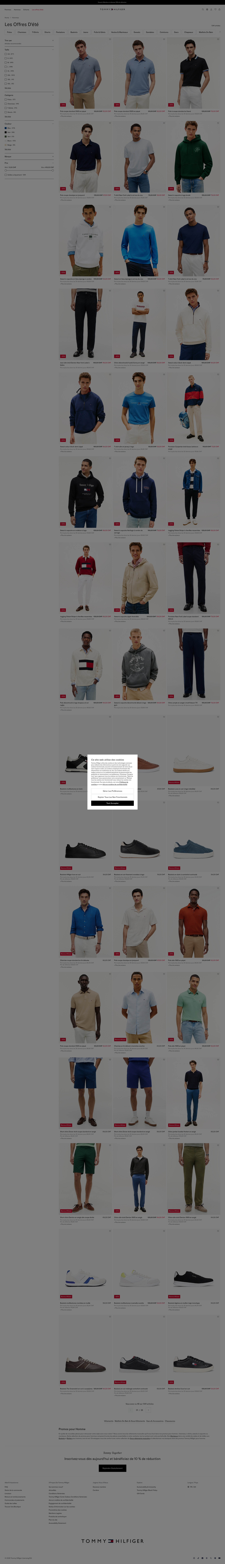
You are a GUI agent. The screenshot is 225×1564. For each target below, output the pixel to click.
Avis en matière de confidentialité (115, 784)
